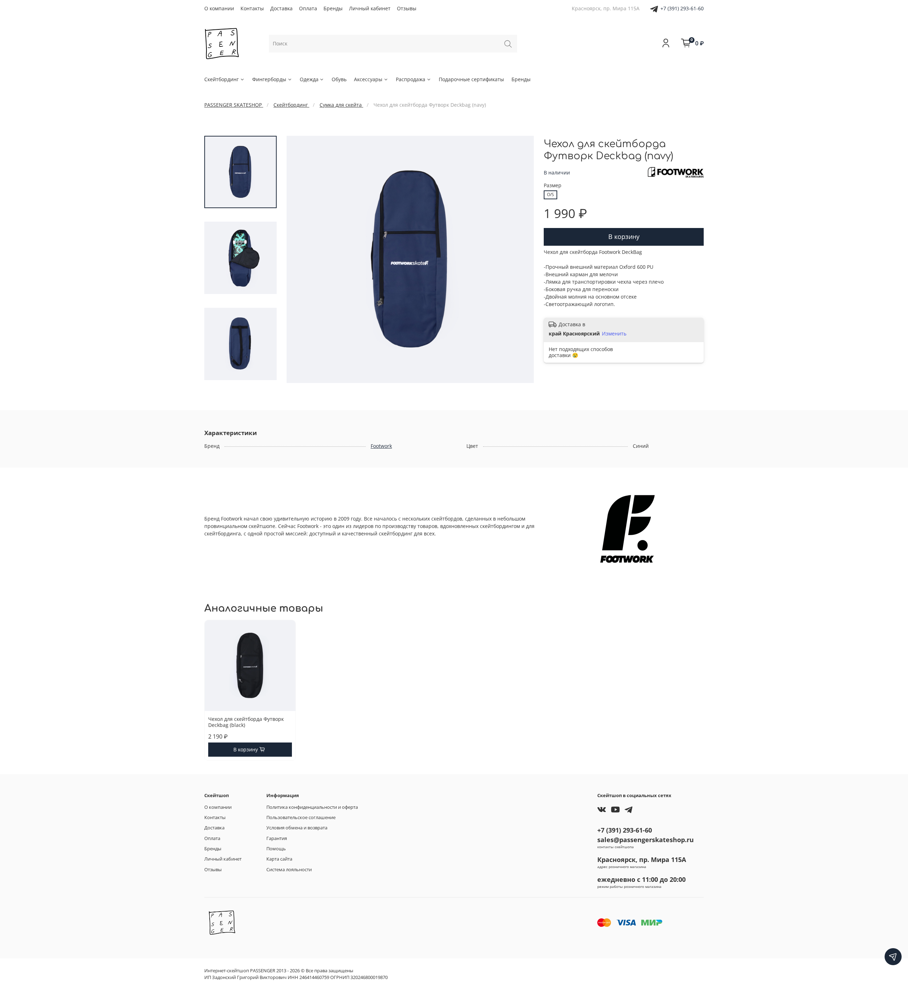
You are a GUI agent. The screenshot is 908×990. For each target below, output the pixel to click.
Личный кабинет (370, 8)
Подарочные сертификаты (471, 79)
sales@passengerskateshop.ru (645, 839)
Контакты (252, 8)
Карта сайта (279, 859)
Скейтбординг (221, 79)
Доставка (281, 8)
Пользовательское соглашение (301, 817)
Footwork (381, 446)
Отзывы (406, 8)
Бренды (333, 8)
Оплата (308, 8)
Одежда (309, 79)
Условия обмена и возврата (296, 828)
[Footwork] (676, 171)
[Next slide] (521, 259)
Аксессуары (368, 79)
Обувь (339, 79)
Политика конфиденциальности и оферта (312, 807)
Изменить (614, 333)
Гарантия (276, 838)
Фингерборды (269, 79)
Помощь (276, 849)
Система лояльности (289, 870)
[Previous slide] (299, 259)
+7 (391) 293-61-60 (682, 8)
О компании (219, 8)
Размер (552, 186)
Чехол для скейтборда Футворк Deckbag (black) (246, 721)
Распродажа (410, 79)
